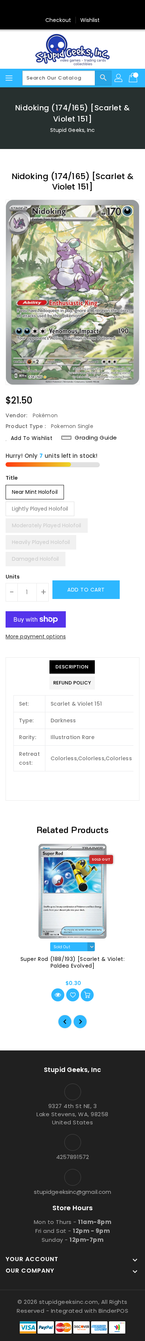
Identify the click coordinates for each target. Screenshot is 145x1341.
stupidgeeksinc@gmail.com (72, 1192)
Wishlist (90, 20)
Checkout (58, 20)
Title (12, 478)
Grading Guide (96, 437)
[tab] (72, 667)
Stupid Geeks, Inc (72, 130)
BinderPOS (114, 1311)
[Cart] (133, 78)
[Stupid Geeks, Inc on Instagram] (72, 8)
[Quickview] (57, 994)
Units (13, 576)
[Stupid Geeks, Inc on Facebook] (44, 8)
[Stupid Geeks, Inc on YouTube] (86, 8)
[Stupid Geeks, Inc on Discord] (100, 8)
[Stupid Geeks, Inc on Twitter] (58, 8)
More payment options (36, 636)
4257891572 (72, 1157)
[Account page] (119, 78)
